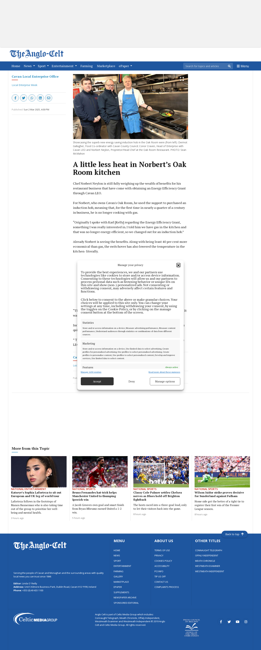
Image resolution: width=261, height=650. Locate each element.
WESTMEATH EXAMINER (207, 566)
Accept (97, 381)
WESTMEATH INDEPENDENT (209, 571)
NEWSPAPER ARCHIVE (125, 597)
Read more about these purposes (164, 372)
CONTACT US (161, 581)
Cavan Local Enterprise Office (35, 76)
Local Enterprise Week (24, 85)
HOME (117, 550)
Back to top (232, 534)
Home (17, 66)
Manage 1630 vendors (91, 372)
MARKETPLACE (121, 581)
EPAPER (118, 587)
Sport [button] (42, 66)
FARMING (118, 571)
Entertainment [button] (63, 66)
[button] (178, 265)
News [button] (28, 66)
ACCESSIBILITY (161, 566)
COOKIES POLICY (163, 560)
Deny (132, 381)
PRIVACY (158, 555)
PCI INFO (158, 571)
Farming (87, 66)
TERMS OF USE (162, 550)
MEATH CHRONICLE (205, 560)
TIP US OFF (160, 576)
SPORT (117, 560)
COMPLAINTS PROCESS (166, 587)
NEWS (117, 555)
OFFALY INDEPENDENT (206, 555)
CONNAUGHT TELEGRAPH (208, 550)
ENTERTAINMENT (122, 566)
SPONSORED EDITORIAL (126, 602)
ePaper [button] (124, 66)
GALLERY (118, 576)
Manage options (165, 381)
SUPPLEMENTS (121, 592)
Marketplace (107, 66)
